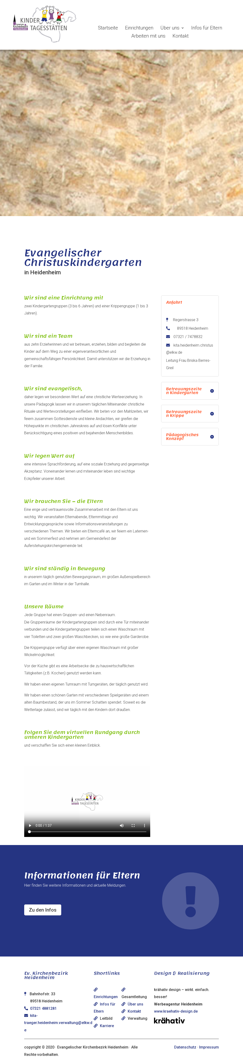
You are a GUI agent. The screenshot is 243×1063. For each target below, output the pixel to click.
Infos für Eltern (206, 28)
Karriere (107, 1026)
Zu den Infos (42, 910)
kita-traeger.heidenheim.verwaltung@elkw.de (58, 1022)
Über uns (169, 28)
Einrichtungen (139, 28)
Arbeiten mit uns (148, 36)
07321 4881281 (43, 1008)
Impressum (209, 1047)
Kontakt (181, 36)
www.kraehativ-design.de (176, 1011)
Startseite (108, 28)
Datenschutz (185, 1047)
